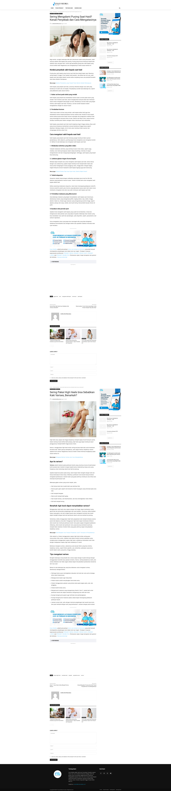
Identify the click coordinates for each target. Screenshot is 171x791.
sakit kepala (80, 296)
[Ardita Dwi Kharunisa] (51, 23)
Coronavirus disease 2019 (112, 55)
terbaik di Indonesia (76, 249)
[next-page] (53, 346)
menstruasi (74, 296)
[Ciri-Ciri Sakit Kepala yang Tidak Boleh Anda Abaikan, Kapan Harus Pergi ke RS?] (89, 334)
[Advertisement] (73, 279)
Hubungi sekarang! (62, 257)
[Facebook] (101, 773)
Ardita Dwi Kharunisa (57, 23)
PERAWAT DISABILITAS (63, 255)
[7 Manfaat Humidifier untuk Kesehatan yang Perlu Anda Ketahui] (57, 334)
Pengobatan (56, 13)
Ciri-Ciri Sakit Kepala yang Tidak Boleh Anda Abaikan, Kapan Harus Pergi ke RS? (89, 342)
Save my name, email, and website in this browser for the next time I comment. (69, 377)
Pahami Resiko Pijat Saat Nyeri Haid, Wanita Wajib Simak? (71, 171)
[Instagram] (104, 773)
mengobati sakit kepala (66, 296)
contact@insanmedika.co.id (79, 784)
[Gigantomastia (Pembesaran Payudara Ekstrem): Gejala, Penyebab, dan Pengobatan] (73, 334)
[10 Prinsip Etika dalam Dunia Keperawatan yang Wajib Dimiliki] (103, 86)
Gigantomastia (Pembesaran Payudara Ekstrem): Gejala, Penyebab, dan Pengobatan (73, 342)
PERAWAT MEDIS (68, 253)
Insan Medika (53, 249)
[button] (119, 8)
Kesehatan (55, 11)
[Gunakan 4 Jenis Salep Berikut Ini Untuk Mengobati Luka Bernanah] (103, 72)
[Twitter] (107, 773)
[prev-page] (51, 346)
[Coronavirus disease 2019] (103, 57)
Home (51, 11)
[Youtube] (110, 773)
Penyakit (60, 13)
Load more (110, 62)
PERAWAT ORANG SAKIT (80, 253)
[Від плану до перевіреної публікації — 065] (103, 44)
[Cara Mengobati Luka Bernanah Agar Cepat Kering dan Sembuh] (103, 79)
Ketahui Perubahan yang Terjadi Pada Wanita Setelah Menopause (73, 83)
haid (60, 296)
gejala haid (56, 296)
